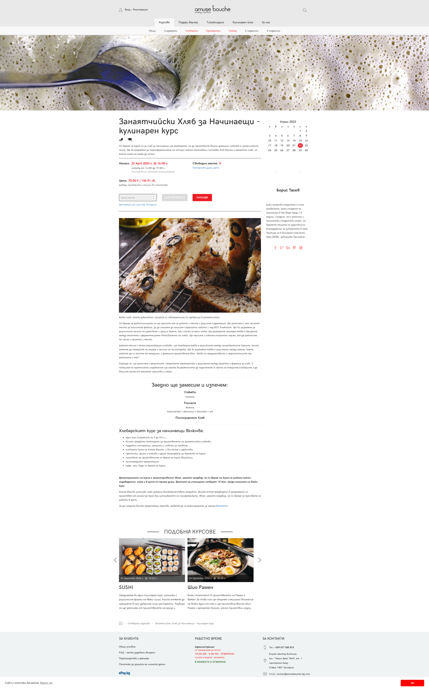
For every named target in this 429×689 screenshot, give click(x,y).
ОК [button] (412, 683)
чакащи (202, 197)
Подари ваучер (188, 22)
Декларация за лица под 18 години (138, 204)
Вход (127, 9)
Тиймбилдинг (215, 22)
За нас (266, 22)
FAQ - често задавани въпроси (137, 652)
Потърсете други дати (206, 167)
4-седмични (273, 30)
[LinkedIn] (288, 248)
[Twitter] (282, 248)
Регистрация (140, 9)
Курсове (164, 22)
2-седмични (251, 30)
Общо (152, 30)
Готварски (192, 30)
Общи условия (127, 646)
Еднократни (213, 30)
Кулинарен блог (243, 22)
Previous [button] (115, 560)
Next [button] (259, 560)
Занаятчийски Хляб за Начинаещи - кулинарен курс (184, 623)
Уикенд (233, 30)
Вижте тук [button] (46, 682)
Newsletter (222, 505)
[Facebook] (275, 248)
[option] (153, 574)
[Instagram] (301, 248)
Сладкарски (170, 30)
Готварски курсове (139, 623)
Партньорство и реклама (134, 658)
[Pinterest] (294, 248)
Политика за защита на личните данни (142, 664)
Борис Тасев (288, 190)
